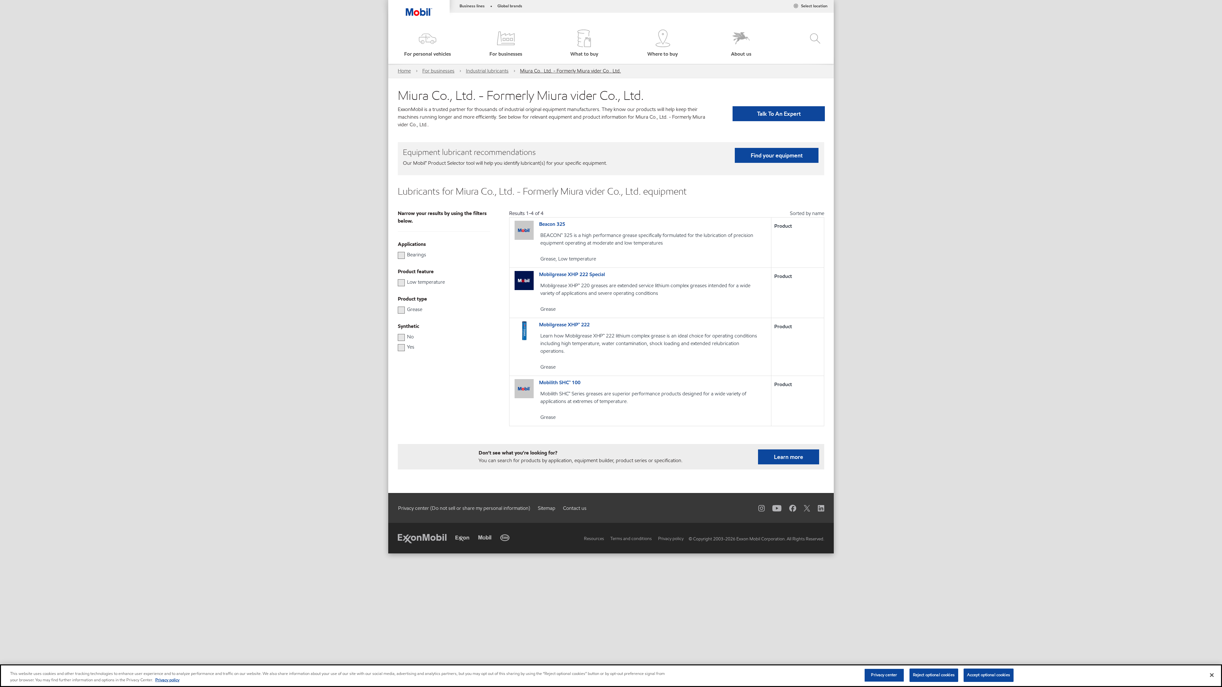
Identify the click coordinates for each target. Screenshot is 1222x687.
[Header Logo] (419, 8)
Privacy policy (671, 539)
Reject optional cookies (934, 675)
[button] (427, 44)
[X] (803, 508)
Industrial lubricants (487, 70)
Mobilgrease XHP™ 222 (564, 324)
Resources (594, 539)
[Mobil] (484, 537)
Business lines (472, 6)
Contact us (574, 508)
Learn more (788, 457)
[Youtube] (773, 508)
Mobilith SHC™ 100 (559, 382)
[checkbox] (401, 255)
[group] (441, 254)
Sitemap (546, 508)
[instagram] (758, 508)
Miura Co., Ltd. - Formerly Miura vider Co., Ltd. (570, 70)
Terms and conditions (631, 539)
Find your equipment (777, 155)
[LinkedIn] (817, 508)
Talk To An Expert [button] (779, 113)
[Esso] (504, 537)
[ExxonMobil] (422, 538)
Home (404, 70)
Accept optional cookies (988, 675)
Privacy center (884, 675)
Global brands (509, 6)
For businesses (438, 70)
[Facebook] (789, 508)
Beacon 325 (552, 224)
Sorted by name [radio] (807, 213)
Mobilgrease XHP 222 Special (572, 274)
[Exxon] (462, 538)
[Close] (1212, 675)
